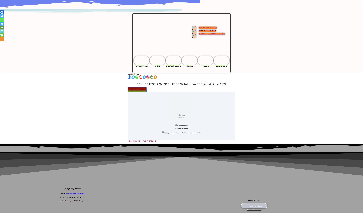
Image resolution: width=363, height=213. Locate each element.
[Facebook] (129, 77)
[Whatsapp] (136, 77)
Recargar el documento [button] (171, 133)
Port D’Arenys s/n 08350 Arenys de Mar (212, 34)
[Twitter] (133, 77)
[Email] (151, 77)
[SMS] (2, 35)
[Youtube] (140, 77)
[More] (155, 77)
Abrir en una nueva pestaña (192, 133)
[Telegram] (144, 77)
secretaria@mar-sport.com (208, 27)
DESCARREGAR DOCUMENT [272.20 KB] (142, 141)
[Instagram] (148, 77)
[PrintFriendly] (2, 31)
